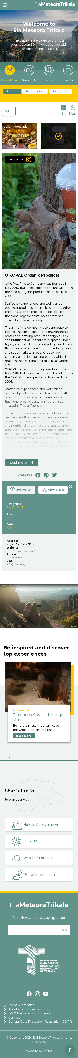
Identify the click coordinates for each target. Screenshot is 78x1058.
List (63, 114)
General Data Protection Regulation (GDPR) (40, 1022)
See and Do (29, 80)
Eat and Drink (9, 80)
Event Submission (21, 1005)
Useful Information (39, 875)
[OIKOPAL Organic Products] (59, 136)
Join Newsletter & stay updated (39, 918)
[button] (10, 759)
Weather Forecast (38, 858)
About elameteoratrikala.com (29, 1009)
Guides (48, 80)
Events (68, 80)
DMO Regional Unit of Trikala (29, 1013)
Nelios (47, 1051)
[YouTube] (45, 993)
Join (63, 930)
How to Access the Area (42, 825)
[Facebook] (29, 993)
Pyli (6, 111)
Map (72, 114)
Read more (24, 735)
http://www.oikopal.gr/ (21, 550)
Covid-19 (30, 841)
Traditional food (35, 91)
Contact (14, 1017)
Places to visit (61, 91)
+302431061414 (16, 557)
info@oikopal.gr (16, 564)
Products (12, 91)
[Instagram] (37, 993)
